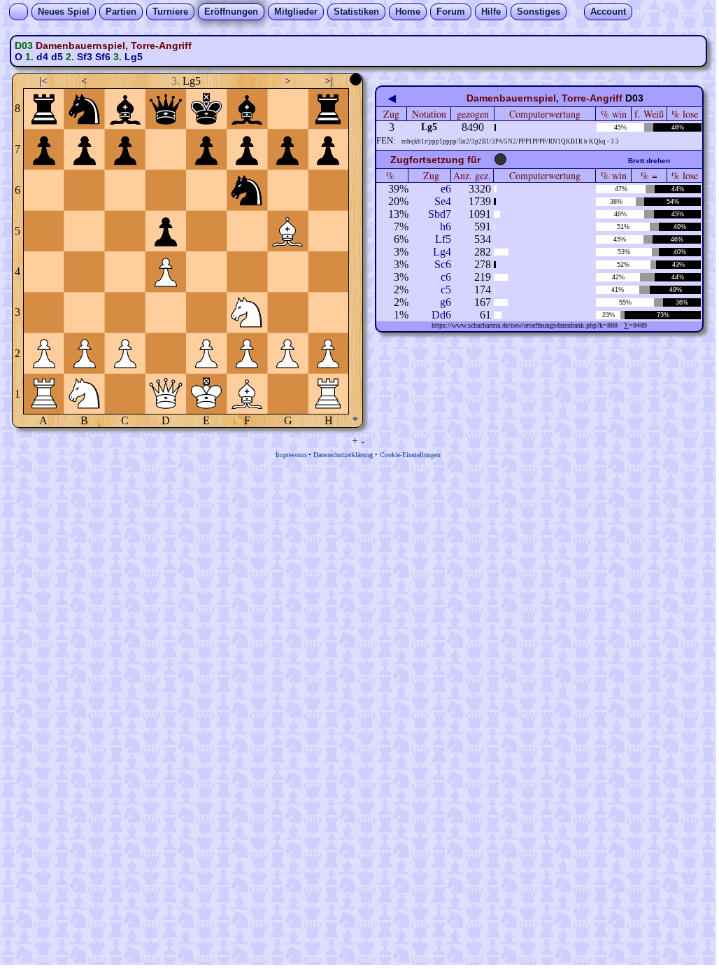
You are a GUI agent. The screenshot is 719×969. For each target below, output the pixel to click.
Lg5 (133, 56)
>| (329, 81)
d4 (42, 56)
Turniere (170, 11)
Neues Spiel (64, 11)
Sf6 (103, 56)
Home (407, 11)
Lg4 (442, 252)
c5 (446, 289)
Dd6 (441, 315)
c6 (446, 277)
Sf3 (84, 56)
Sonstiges (538, 11)
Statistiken (356, 11)
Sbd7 (439, 214)
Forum (450, 11)
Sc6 (442, 264)
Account (608, 11)
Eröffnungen (231, 11)
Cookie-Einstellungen (410, 455)
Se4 (442, 201)
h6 (445, 226)
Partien (121, 11)
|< (43, 81)
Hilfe (491, 11)
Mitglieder (296, 11)
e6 (446, 189)
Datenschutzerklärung (343, 455)
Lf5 (443, 239)
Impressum (291, 455)
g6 (445, 302)
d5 (57, 56)
